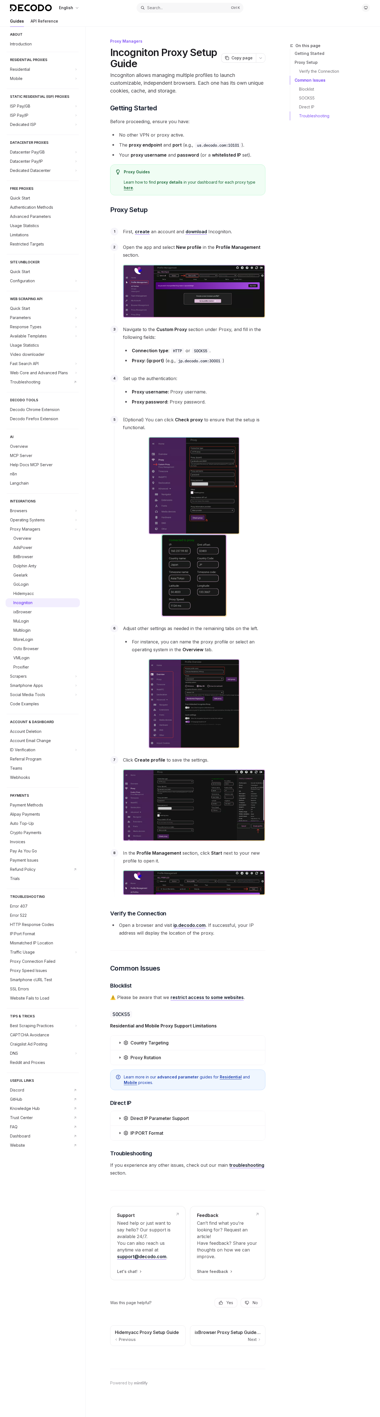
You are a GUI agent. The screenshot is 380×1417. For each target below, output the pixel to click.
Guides (17, 21)
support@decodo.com (141, 1256)
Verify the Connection (319, 71)
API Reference (44, 21)
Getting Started (309, 53)
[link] (148, 1243)
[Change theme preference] (366, 8)
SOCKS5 (307, 98)
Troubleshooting (314, 115)
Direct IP (306, 106)
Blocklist (306, 89)
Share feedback (212, 1271)
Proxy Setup (306, 62)
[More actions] (260, 58)
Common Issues (310, 80)
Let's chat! (127, 1271)
